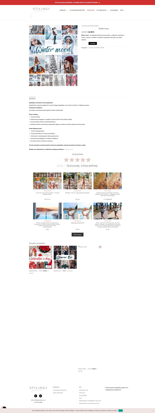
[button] (75, 50)
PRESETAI (63, 10)
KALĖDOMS (90, 26)
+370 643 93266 (38, 402)
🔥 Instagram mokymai (77, 10)
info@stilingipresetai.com (38, 400)
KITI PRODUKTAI (101, 10)
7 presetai (84, 26)
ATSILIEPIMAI (114, 10)
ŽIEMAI (97, 26)
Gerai (120, 410)
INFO (121, 10)
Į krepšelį (92, 43)
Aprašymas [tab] (32, 98)
